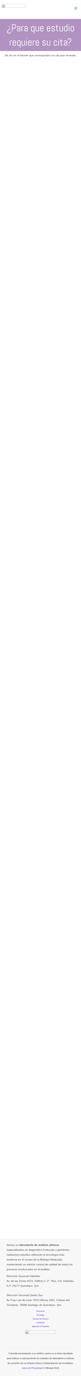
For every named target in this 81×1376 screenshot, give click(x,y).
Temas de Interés (41, 1319)
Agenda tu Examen (40, 1326)
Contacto (40, 1322)
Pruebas (40, 1315)
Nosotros (40, 1311)
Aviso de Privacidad (32, 1368)
